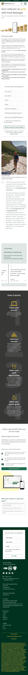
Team (4, 614)
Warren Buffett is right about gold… (10, 600)
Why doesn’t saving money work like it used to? (13, 604)
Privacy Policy (14, 634)
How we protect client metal (9, 589)
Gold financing (6, 594)
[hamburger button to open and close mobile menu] (25, 4)
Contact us (5, 619)
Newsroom (5, 617)
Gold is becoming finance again (9, 602)
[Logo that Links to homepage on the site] (7, 3)
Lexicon (4, 628)
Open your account (14, 468)
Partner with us (16, 0)
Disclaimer (14, 638)
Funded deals (24, 0)
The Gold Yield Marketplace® (9, 564)
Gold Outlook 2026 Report (5, 0)
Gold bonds (5, 585)
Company (5, 612)
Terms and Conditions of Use (14, 636)
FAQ (4, 626)
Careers (4, 616)
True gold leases (6, 587)
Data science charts (7, 625)
